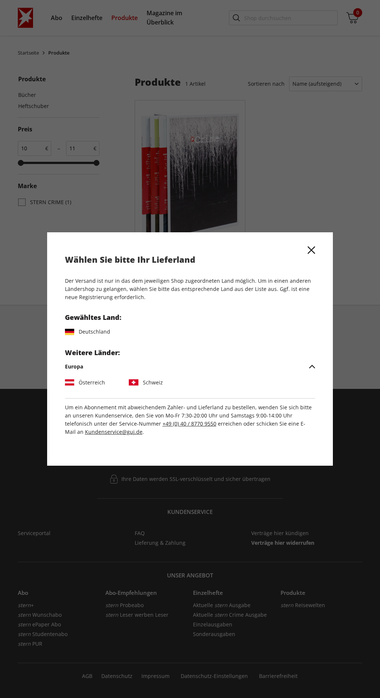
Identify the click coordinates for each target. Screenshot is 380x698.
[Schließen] (311, 250)
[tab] (190, 366)
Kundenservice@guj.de (113, 431)
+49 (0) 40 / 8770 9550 (189, 423)
